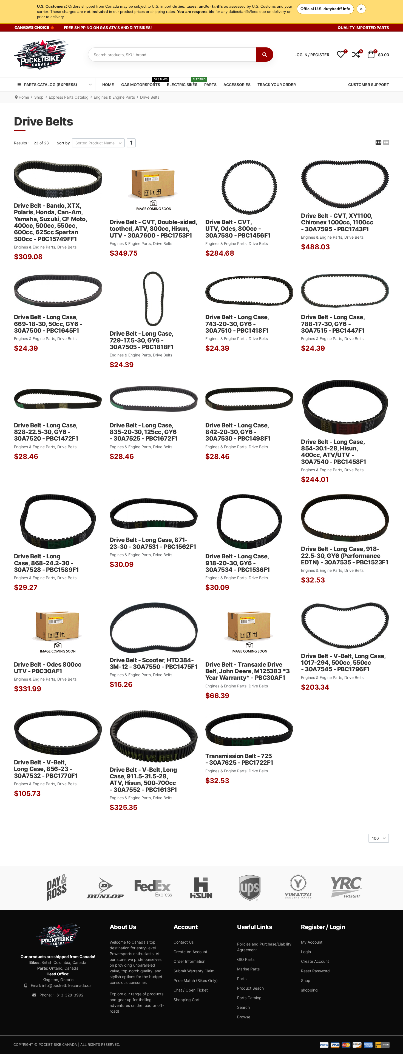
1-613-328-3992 (68, 995)
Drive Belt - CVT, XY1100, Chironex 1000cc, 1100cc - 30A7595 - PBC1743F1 (337, 222)
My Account (311, 942)
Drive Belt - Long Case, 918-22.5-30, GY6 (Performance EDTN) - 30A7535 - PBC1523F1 (344, 555)
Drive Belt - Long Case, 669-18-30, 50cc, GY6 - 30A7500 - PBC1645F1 (48, 323)
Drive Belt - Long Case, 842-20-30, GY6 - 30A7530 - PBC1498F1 (238, 432)
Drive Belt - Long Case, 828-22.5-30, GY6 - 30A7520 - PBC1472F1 (46, 432)
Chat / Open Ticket (191, 990)
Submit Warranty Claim (194, 971)
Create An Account (190, 951)
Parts (241, 978)
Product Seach (250, 988)
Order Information (189, 961)
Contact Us (184, 942)
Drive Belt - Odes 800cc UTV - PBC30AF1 (47, 668)
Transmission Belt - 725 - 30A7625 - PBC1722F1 (239, 759)
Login (306, 951)
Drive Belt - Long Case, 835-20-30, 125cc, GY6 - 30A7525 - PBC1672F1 (144, 432)
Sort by (63, 143)
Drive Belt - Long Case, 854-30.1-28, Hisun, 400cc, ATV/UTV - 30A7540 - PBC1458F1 (333, 451)
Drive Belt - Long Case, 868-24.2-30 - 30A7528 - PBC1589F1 (46, 563)
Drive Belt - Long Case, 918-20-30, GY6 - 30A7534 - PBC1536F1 (237, 563)
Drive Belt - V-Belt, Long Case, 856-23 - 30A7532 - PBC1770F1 (46, 769)
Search (243, 1007)
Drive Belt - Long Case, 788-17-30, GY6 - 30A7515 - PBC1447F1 (333, 323)
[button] (341, 54)
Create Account (315, 961)
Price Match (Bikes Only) (196, 980)
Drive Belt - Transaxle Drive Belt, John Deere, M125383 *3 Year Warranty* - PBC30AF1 (247, 671)
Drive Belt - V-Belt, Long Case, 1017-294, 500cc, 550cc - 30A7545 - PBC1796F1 (343, 662)
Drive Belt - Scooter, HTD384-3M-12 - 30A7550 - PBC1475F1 (153, 663)
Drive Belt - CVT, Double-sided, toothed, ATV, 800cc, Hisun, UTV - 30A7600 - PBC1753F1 (153, 228)
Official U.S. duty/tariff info (325, 9)
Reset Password (315, 971)
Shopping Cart (187, 999)
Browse (243, 1017)
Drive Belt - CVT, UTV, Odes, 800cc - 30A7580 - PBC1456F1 (238, 228)
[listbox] (98, 142)
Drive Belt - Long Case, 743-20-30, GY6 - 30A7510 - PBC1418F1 (237, 323)
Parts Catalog (249, 997)
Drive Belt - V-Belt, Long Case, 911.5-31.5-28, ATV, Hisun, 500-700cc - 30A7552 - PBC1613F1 (143, 779)
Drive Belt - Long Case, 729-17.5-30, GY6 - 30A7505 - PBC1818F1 (142, 340)
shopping (309, 990)
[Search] (264, 54)
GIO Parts (245, 959)
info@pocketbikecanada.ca (67, 985)
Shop (305, 980)
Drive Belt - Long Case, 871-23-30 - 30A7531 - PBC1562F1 (153, 543)
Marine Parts (248, 969)
